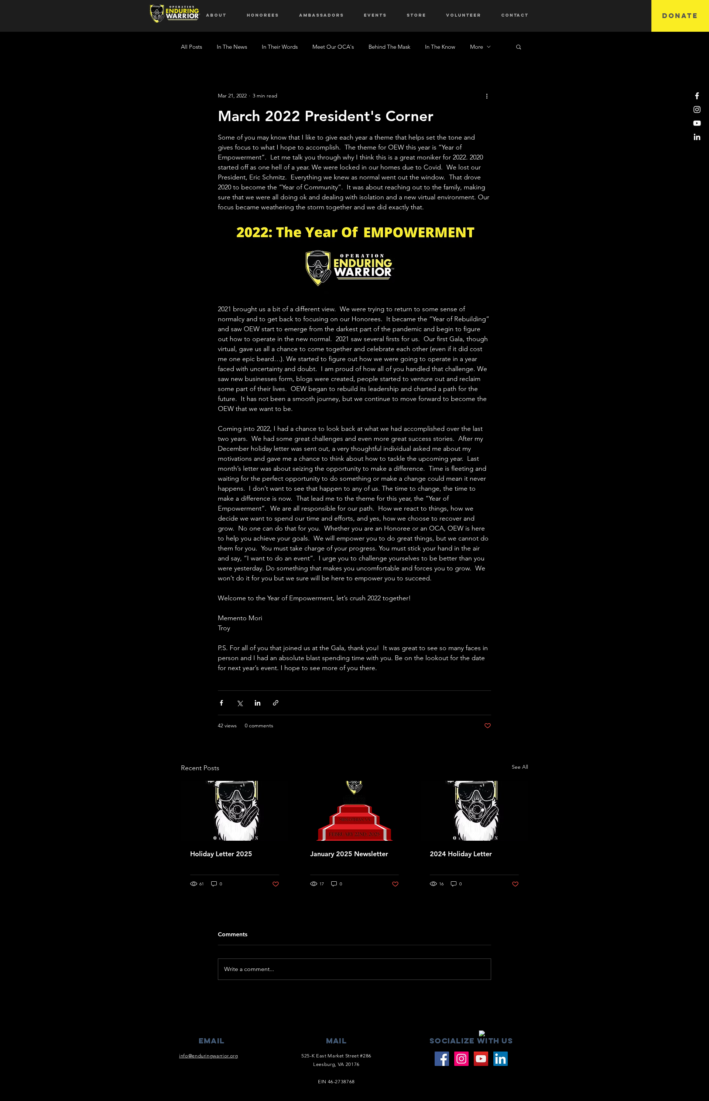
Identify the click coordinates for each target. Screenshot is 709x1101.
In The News (232, 46)
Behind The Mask (389, 46)
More (476, 46)
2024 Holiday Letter (461, 854)
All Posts (191, 46)
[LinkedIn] (697, 136)
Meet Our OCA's (333, 46)
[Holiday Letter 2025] (234, 811)
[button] (518, 46)
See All (520, 767)
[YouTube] (697, 123)
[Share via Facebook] (221, 702)
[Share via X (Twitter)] (239, 702)
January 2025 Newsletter (349, 854)
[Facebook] (697, 95)
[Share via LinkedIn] (257, 702)
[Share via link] (275, 702)
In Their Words (280, 46)
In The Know (440, 46)
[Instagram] (697, 109)
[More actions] (486, 95)
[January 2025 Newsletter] (354, 811)
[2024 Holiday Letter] (474, 811)
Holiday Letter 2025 (221, 854)
